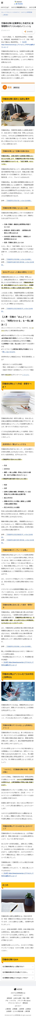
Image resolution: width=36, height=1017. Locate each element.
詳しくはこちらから (9, 352)
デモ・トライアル (11, 1000)
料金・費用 (26, 998)
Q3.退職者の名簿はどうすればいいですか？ (15, 978)
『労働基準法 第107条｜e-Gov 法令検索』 (19, 200)
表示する (16, 87)
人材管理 (21, 1009)
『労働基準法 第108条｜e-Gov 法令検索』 (19, 259)
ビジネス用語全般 (18, 1011)
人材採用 (8, 1011)
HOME (19, 989)
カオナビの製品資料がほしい (19, 7)
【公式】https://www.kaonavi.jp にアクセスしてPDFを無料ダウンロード (18, 44)
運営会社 (25, 1003)
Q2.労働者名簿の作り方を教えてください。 (15, 972)
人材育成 (28, 1009)
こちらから (25, 374)
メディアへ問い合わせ (23, 1000)
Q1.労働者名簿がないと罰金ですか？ (13, 966)
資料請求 (9, 998)
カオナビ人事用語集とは (18, 993)
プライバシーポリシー (14, 1003)
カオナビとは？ (5, 7)
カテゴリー (18, 1006)
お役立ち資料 (17, 998)
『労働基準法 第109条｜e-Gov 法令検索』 (19, 646)
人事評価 (8, 1009)
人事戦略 (14, 1009)
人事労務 (27, 1011)
